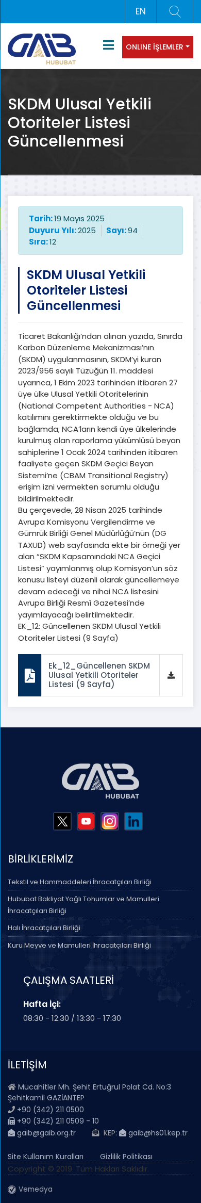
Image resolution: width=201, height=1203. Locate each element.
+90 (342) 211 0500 (50, 1109)
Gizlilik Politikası (126, 1156)
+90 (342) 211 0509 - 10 (57, 1121)
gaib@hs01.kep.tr (157, 1133)
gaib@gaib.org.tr (45, 1133)
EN (141, 11)
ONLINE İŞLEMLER (154, 47)
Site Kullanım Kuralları (45, 1156)
